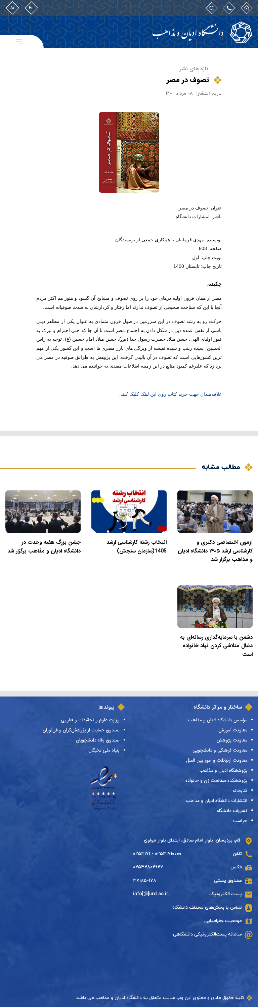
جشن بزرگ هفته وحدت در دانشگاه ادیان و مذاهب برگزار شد (44, 546)
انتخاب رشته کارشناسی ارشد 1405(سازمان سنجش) (136, 546)
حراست (240, 820)
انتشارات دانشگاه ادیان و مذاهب (216, 800)
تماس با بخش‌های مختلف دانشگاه (207, 907)
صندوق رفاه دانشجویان (98, 740)
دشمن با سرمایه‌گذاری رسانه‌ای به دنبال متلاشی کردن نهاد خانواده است (216, 646)
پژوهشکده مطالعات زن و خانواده (216, 780)
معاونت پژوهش (232, 740)
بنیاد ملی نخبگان (104, 750)
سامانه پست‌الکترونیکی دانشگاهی (207, 934)
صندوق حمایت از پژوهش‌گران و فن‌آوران (81, 730)
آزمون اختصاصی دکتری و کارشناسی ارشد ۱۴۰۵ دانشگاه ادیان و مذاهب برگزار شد (215, 551)
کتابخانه (239, 790)
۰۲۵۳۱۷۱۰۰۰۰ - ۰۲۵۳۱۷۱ (157, 854)
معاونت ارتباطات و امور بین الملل (216, 760)
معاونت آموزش (232, 730)
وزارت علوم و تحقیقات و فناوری (90, 720)
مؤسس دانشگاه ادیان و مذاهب (217, 720)
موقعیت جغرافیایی (223, 921)
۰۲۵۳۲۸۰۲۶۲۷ (148, 867)
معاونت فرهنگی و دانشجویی (219, 750)
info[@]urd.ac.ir (150, 894)
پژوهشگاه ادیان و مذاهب (223, 770)
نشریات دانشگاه (232, 810)
